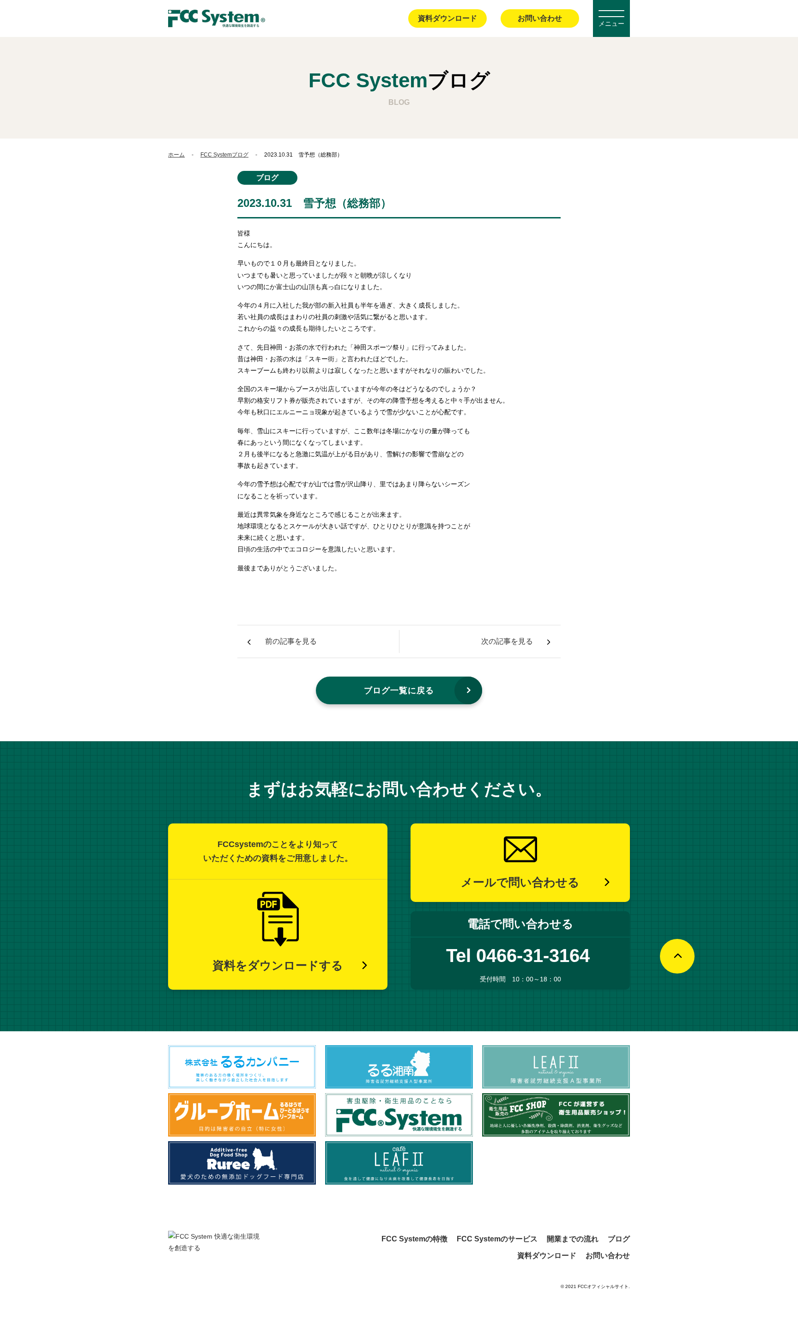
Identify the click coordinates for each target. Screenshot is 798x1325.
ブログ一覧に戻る (399, 690)
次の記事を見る (507, 641)
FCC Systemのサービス (497, 1239)
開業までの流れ (572, 1239)
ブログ (619, 1239)
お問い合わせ (540, 18)
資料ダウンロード (447, 18)
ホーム (176, 154)
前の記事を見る (291, 641)
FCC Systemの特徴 (414, 1239)
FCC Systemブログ (224, 154)
